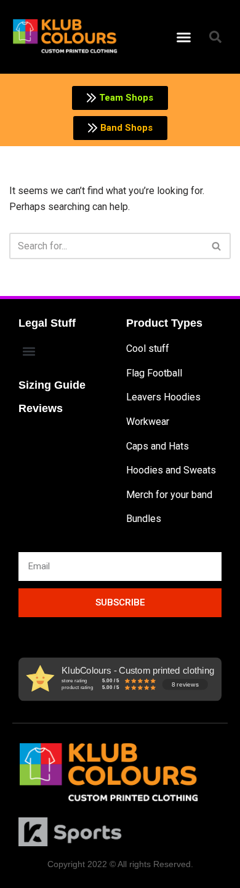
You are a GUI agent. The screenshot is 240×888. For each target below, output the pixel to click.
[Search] (217, 246)
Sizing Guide (52, 385)
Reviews (40, 408)
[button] (184, 37)
